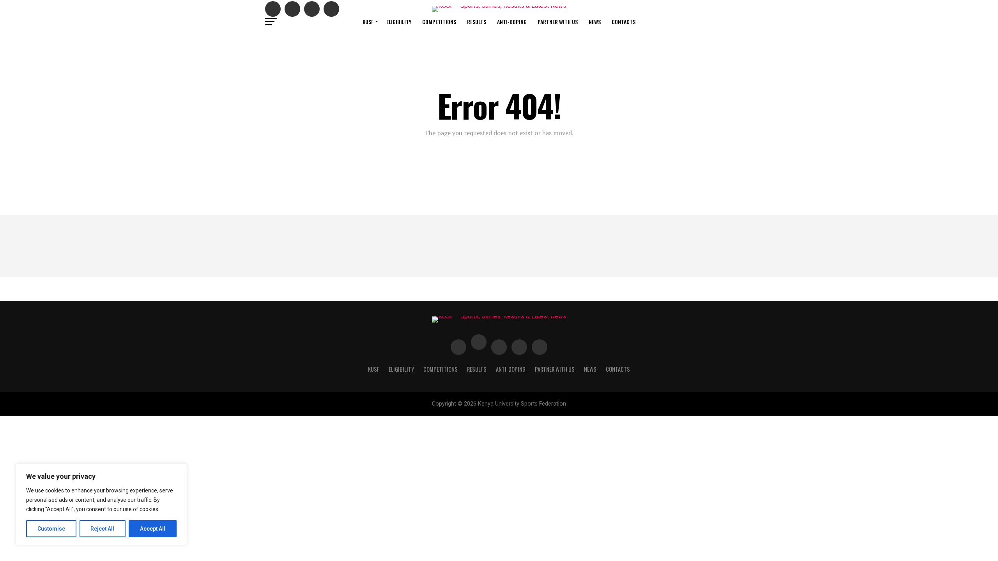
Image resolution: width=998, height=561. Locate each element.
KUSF (368, 22)
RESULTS (476, 22)
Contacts (623, 22)
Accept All (152, 529)
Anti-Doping (512, 22)
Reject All (102, 529)
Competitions (439, 22)
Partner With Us (558, 22)
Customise (51, 529)
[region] (101, 504)
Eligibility (398, 22)
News (595, 22)
